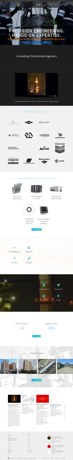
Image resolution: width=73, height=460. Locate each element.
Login (64, 0)
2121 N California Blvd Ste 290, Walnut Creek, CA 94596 (31, 0)
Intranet (59, 0)
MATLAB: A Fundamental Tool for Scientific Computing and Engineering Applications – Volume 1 (42, 407)
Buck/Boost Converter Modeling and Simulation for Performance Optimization (56, 406)
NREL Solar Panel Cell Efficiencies (27, 405)
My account (29, 449)
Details (10, 364)
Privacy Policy (30, 451)
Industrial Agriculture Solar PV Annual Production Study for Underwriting (10, 368)
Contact (29, 445)
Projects (29, 441)
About (28, 443)
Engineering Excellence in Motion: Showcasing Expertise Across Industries (14, 405)
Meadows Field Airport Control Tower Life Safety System (49, 368)
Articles (9, 408)
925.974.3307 (11, 0)
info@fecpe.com (17, 0)
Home (28, 436)
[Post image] (49, 438)
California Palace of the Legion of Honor (30, 368)
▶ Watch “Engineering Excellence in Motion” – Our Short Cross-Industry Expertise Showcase (36, 101)
